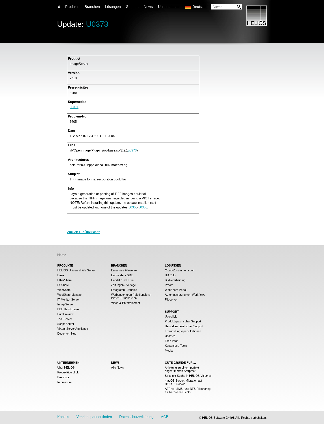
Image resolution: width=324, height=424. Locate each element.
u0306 (142, 207)
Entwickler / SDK (122, 275)
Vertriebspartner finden (94, 417)
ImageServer (65, 304)
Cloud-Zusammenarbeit (179, 270)
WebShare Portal (175, 290)
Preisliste (63, 377)
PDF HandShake (68, 309)
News (148, 7)
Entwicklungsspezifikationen (183, 331)
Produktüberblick (68, 372)
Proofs (169, 285)
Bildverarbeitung (175, 280)
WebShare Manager (69, 294)
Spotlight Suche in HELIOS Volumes (188, 375)
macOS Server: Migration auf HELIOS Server (183, 382)
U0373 (97, 24)
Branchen (92, 7)
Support (132, 7)
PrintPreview (65, 314)
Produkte (72, 7)
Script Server (65, 324)
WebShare (64, 290)
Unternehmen (168, 7)
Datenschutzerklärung (136, 417)
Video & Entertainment (125, 303)
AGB (164, 417)
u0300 (132, 207)
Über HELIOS (66, 367)
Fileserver (171, 299)
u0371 (74, 107)
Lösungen (113, 7)
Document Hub (66, 333)
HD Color (170, 275)
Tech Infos (171, 341)
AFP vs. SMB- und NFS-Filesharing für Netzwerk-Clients (187, 390)
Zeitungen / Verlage (123, 285)
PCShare (63, 285)
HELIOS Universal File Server (76, 270)
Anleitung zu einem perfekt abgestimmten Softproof (182, 369)
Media (169, 350)
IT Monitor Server (68, 299)
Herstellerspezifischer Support (184, 326)
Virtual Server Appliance (72, 328)
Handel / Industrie (122, 280)
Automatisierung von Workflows (185, 294)
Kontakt (63, 417)
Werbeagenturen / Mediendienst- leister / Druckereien (131, 296)
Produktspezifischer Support (183, 321)
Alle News (117, 367)
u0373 (132, 150)
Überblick (171, 316)
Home (61, 255)
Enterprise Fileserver (124, 270)
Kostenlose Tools (176, 345)
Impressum (64, 382)
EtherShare (64, 280)
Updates (170, 336)
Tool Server (64, 319)
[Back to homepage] (256, 24)
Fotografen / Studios (124, 290)
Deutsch (198, 7)
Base (60, 275)
